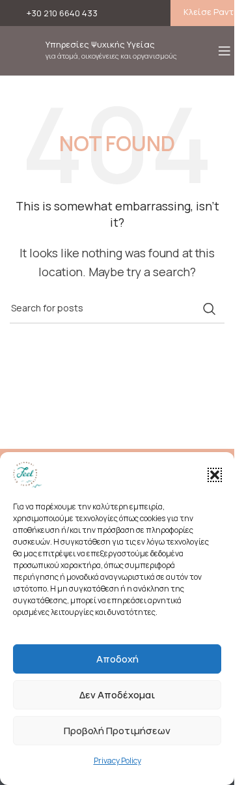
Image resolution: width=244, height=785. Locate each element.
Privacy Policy (117, 760)
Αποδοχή (117, 659)
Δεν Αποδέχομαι (117, 695)
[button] (214, 474)
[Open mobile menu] (224, 51)
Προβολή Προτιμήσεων (117, 730)
